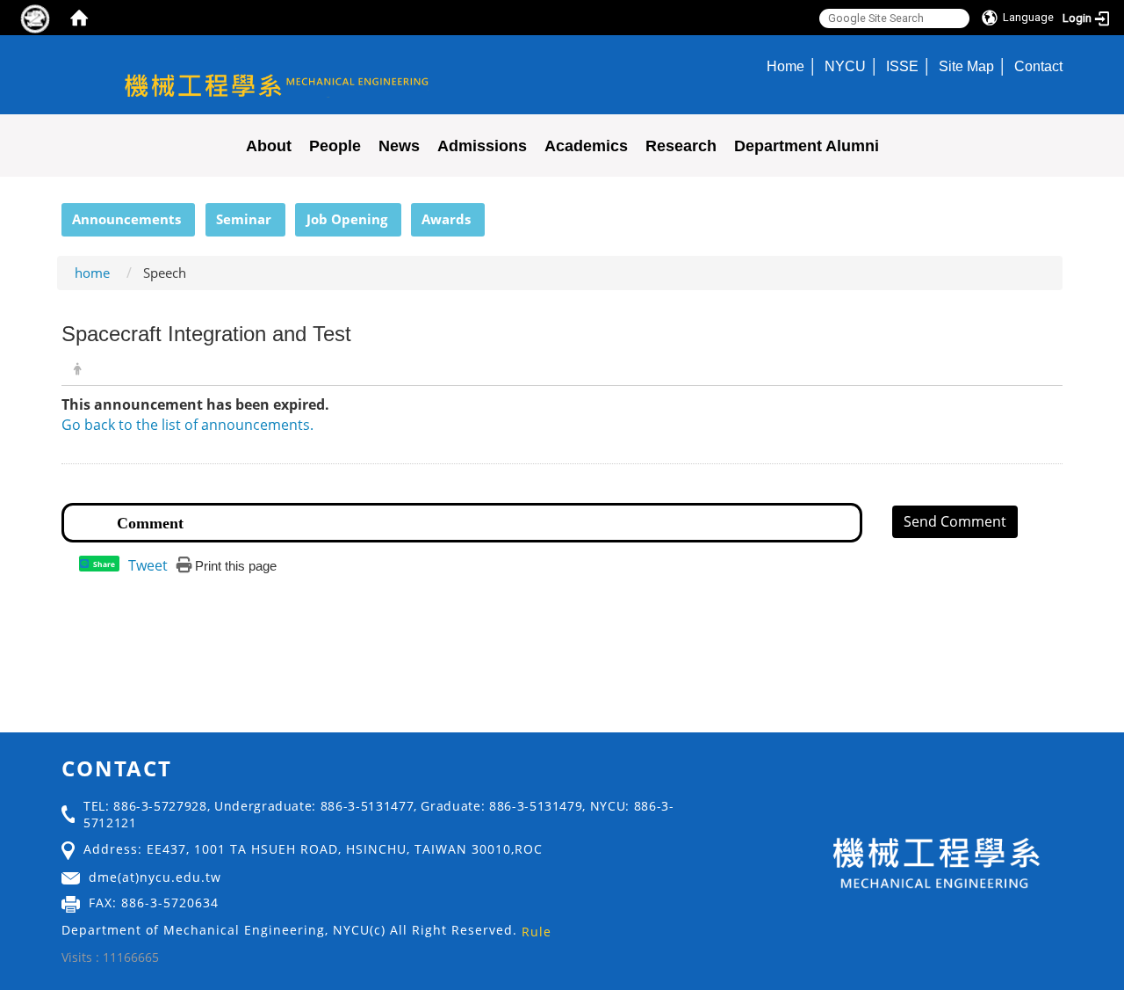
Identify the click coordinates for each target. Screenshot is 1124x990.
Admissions (482, 146)
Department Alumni (806, 146)
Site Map (966, 66)
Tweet (148, 565)
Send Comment (955, 521)
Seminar (243, 219)
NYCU (845, 66)
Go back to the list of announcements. (187, 424)
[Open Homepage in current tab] (79, 17)
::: (53, 212)
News (399, 146)
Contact (1038, 66)
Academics (586, 146)
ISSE (902, 66)
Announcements (126, 219)
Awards (446, 219)
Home (785, 66)
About (269, 146)
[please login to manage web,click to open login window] (35, 17)
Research (681, 146)
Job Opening (346, 219)
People (335, 146)
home (92, 272)
